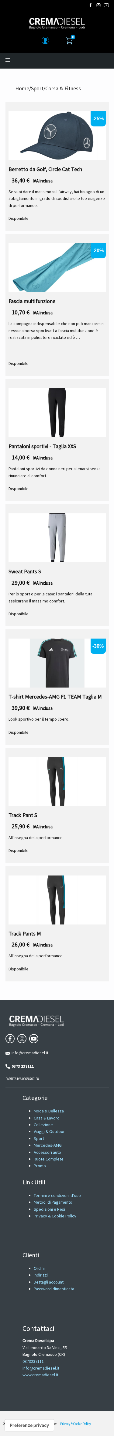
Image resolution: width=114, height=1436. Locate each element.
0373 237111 (22, 1066)
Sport (37, 88)
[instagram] (98, 5)
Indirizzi (41, 1275)
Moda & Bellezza (49, 1111)
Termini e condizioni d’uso (57, 1195)
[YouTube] (106, 5)
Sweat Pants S (25, 571)
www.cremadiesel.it (40, 1375)
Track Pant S (23, 815)
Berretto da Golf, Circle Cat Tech (45, 169)
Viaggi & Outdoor (49, 1131)
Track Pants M (25, 933)
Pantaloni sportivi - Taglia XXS (42, 446)
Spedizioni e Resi (49, 1209)
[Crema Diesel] (57, 23)
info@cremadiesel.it (29, 1052)
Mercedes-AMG (48, 1145)
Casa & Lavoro (47, 1118)
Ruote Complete (49, 1159)
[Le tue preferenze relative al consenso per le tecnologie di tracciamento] (29, 1425)
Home (22, 88)
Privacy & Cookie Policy (55, 1216)
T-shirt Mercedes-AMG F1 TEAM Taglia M (55, 696)
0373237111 (33, 1361)
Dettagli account (49, 1282)
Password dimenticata (54, 1289)
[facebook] (90, 5)
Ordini (39, 1268)
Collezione (43, 1124)
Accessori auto (47, 1152)
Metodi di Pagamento (53, 1202)
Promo (40, 1165)
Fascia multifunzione (32, 301)
